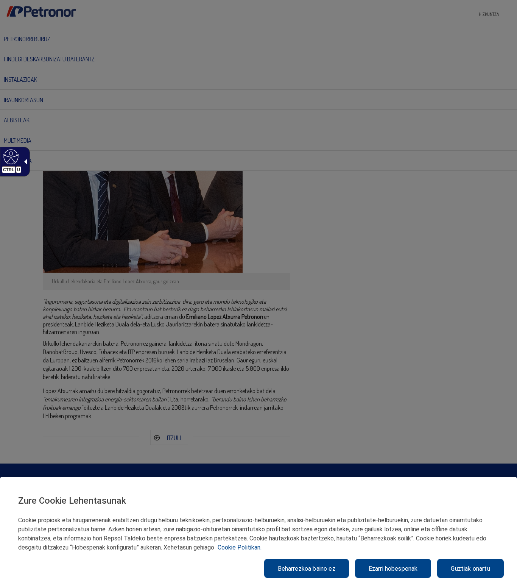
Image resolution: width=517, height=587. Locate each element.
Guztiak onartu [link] (470, 568)
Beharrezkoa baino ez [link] (306, 568)
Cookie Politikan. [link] (240, 547)
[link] (10, 156)
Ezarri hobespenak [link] (393, 568)
